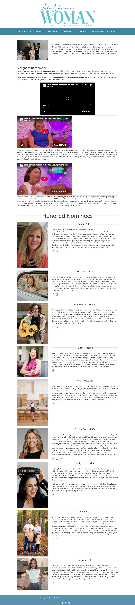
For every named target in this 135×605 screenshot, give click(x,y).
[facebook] (53, 251)
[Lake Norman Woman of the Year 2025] (32, 40)
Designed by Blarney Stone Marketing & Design (80, 598)
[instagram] (57, 251)
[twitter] (57, 459)
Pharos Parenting (23, 150)
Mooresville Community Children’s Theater (31, 197)
